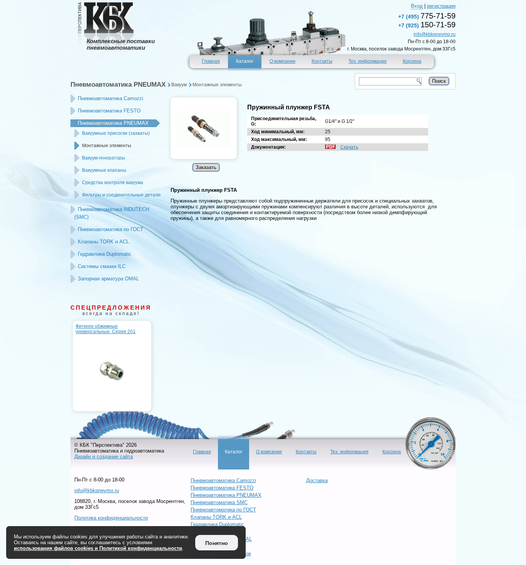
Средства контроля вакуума (112, 182)
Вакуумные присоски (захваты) (116, 133)
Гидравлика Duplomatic (104, 254)
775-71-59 (427, 16)
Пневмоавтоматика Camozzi (110, 98)
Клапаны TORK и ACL (103, 242)
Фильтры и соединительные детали (121, 195)
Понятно (216, 543)
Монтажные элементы (217, 84)
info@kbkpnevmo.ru (435, 34)
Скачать (349, 147)
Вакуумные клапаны (104, 170)
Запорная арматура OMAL (108, 279)
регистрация (441, 6)
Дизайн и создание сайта (103, 456)
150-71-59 (427, 24)
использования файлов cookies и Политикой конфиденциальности (98, 548)
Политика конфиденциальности (111, 518)
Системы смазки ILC (102, 266)
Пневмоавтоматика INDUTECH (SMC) (111, 213)
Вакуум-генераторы (103, 158)
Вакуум (179, 84)
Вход (417, 6)
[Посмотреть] (204, 128)
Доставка (317, 480)
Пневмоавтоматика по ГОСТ (110, 229)
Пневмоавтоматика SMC (219, 502)
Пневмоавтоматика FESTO (109, 111)
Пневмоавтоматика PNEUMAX (118, 84)
